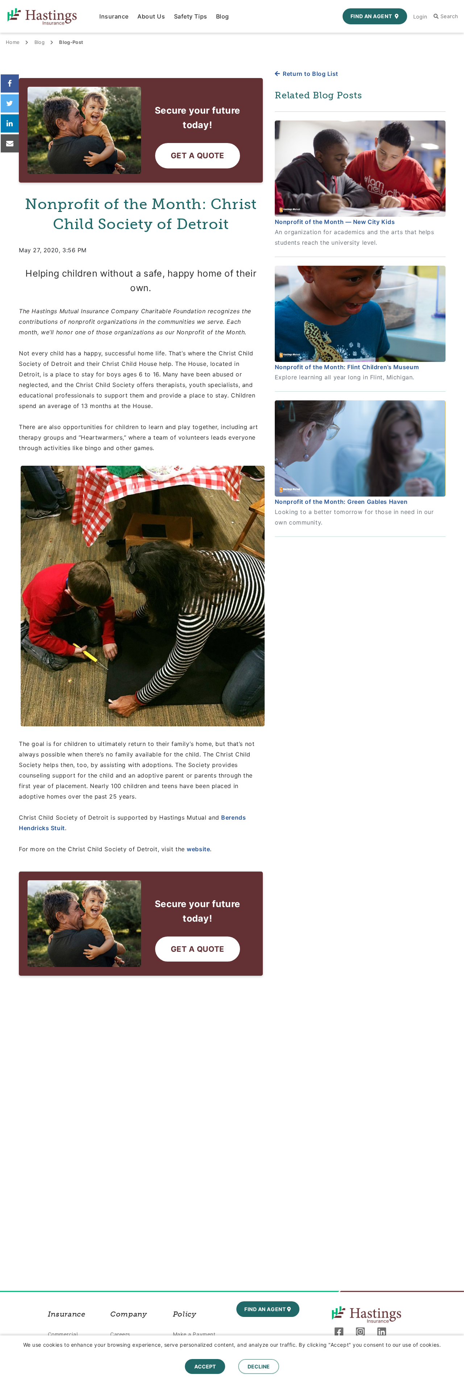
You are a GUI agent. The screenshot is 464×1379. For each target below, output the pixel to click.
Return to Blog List (310, 73)
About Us (151, 16)
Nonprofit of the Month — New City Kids (335, 221)
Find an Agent (371, 16)
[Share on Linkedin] (10, 123)
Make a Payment (194, 1334)
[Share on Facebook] (10, 83)
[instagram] (362, 1333)
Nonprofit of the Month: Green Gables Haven (341, 501)
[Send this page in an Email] (10, 143)
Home (13, 42)
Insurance (114, 16)
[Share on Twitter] (10, 103)
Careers (120, 1334)
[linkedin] (383, 1333)
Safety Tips (190, 16)
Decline (259, 1366)
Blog (222, 16)
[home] (366, 1314)
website (198, 849)
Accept (205, 1366)
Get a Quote (197, 155)
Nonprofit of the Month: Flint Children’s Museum (347, 367)
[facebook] (341, 1333)
